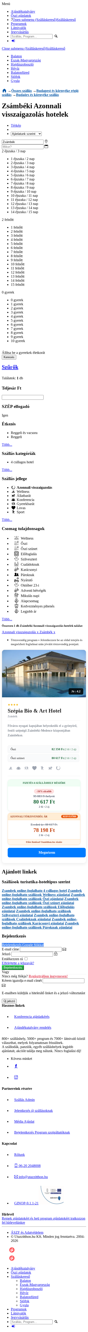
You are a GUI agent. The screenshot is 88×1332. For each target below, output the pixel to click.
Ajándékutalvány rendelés (32, 1027)
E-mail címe (10, 949)
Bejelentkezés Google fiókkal (23, 945)
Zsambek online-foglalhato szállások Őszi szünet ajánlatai (40, 901)
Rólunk (19, 1155)
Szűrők (10, 367)
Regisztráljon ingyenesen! (48, 976)
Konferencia (25, 500)
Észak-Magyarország (26, 60)
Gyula (15, 81)
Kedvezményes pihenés (37, 606)
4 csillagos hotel (22, 462)
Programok (19, 24)
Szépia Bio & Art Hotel (34, 711)
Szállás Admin (24, 1100)
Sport (20, 512)
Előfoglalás (28, 554)
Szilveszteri (28, 559)
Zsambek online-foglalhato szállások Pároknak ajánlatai (40, 925)
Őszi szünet (28, 549)
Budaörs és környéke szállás (37, 95)
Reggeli (16, 437)
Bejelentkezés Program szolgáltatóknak (42, 1132)
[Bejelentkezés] (13, 41)
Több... (7, 444)
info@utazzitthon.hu (33, 1177)
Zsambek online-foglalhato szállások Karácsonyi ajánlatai (39, 921)
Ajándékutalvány (23, 11)
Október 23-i (29, 585)
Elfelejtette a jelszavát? (18, 963)
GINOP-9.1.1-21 (26, 1203)
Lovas (20, 508)
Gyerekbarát (25, 504)
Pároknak (27, 575)
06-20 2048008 (29, 1166)
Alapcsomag (29, 601)
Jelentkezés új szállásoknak (33, 1110)
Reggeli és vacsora (24, 433)
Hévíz (15, 68)
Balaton (16, 56)
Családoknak (29, 564)
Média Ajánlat (24, 1121)
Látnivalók (18, 28)
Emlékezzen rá (13, 959)
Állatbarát (23, 496)
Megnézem (47, 852)
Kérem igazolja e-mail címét (22, 980)
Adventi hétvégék (33, 590)
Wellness (22, 491)
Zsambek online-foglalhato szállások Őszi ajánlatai (43, 897)
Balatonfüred (20, 72)
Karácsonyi (28, 570)
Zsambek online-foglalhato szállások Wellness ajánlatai (42, 893)
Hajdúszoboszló (22, 64)
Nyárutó (26, 580)
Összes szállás (21, 91)
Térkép (16, 125)
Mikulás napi (29, 596)
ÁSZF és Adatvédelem (27, 1232)
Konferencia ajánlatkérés (31, 1017)
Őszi (23, 543)
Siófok (15, 77)
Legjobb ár (28, 611)
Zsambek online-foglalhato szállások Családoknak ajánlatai (38, 917)
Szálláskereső (66, 20)
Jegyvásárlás (20, 32)
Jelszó (6, 954)
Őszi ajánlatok (21, 15)
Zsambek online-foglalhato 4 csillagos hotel (34, 891)
